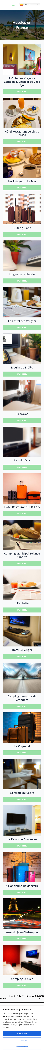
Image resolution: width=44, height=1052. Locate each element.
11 (23, 996)
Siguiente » (39, 997)
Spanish (27, 5)
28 (33, 996)
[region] (22, 1029)
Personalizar (22, 1040)
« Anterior (4, 997)
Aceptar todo (22, 1033)
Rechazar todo (22, 1047)
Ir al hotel (22, 91)
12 (27, 996)
